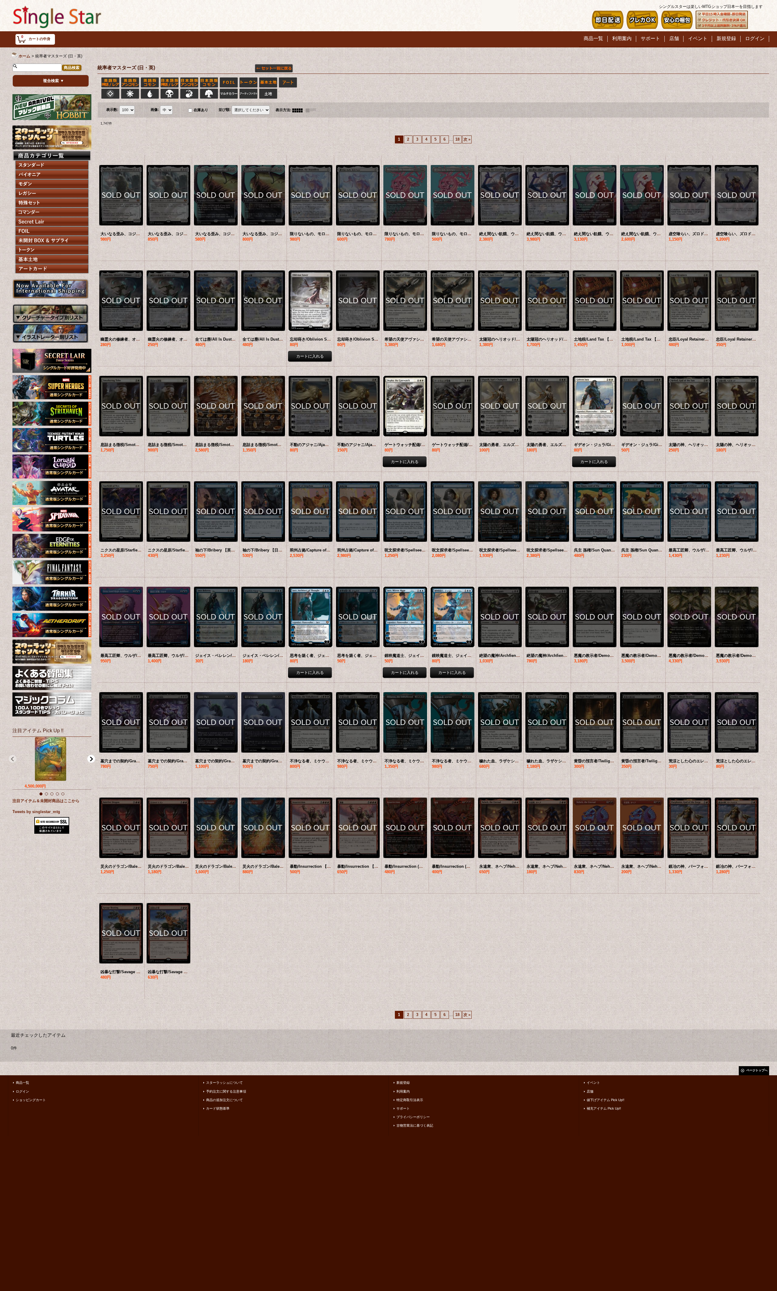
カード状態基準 (217, 1108)
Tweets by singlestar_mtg (36, 811)
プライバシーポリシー (413, 1117)
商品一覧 (22, 1082)
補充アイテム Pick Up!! (604, 1108)
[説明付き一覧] (312, 110)
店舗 (590, 1091)
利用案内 (403, 1091)
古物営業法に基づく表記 (414, 1125)
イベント (593, 1082)
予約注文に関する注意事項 (226, 1091)
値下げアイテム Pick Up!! (605, 1100)
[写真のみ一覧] (299, 110)
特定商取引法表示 (409, 1100)
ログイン (22, 1091)
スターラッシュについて (224, 1082)
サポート (403, 1108)
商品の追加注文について (224, 1100)
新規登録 (403, 1082)
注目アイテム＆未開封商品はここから (46, 800)
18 (457, 139)
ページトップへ (757, 1070)
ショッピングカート (31, 1100)
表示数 (112, 110)
